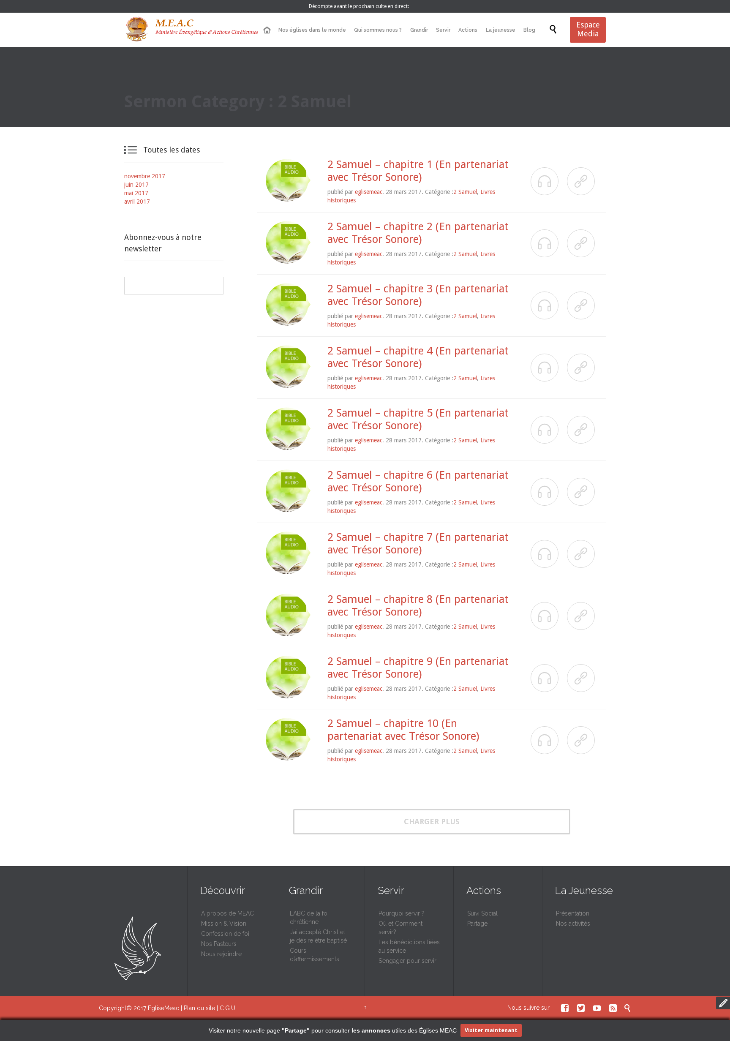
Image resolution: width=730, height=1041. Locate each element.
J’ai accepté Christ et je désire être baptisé (318, 936)
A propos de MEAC (227, 913)
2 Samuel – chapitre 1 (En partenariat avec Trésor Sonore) (418, 170)
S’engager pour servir (407, 960)
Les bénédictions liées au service (409, 946)
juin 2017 (136, 184)
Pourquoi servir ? (402, 913)
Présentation (572, 913)
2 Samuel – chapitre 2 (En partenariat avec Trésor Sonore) (418, 232)
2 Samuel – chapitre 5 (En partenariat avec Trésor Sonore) (418, 419)
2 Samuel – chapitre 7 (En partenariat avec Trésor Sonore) (418, 543)
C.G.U (227, 1008)
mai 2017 (136, 193)
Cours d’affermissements (314, 954)
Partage (477, 923)
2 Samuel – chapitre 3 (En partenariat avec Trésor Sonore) (418, 295)
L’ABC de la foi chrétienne (309, 917)
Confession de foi (225, 933)
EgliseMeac (163, 1008)
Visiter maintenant (491, 1030)
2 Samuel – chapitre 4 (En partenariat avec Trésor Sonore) (418, 357)
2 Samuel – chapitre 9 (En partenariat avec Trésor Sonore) (418, 667)
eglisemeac (368, 191)
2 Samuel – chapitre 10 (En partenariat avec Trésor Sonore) (403, 729)
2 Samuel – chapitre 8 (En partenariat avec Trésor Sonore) (418, 605)
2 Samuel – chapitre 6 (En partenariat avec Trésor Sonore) (418, 481)
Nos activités (573, 923)
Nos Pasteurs (219, 943)
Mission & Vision (223, 923)
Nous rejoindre (221, 954)
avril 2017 (137, 201)
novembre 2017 (144, 176)
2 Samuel (465, 191)
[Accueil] (266, 30)
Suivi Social (482, 913)
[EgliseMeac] (191, 30)
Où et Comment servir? (400, 927)
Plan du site (199, 1008)
